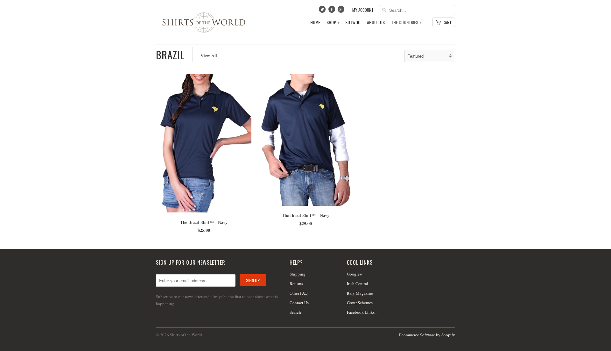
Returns (296, 283)
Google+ (354, 274)
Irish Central (357, 283)
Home (315, 22)
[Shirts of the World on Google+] (342, 11)
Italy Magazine (360, 293)
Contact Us (299, 302)
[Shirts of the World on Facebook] (332, 11)
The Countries (406, 22)
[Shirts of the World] (203, 22)
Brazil (170, 54)
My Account (363, 10)
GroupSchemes (360, 302)
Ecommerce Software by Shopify (427, 335)
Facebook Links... (362, 312)
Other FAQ (298, 293)
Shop (333, 22)
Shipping (298, 274)
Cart (447, 22)
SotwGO (353, 22)
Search (295, 312)
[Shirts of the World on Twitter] (323, 11)
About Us (376, 22)
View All (208, 56)
